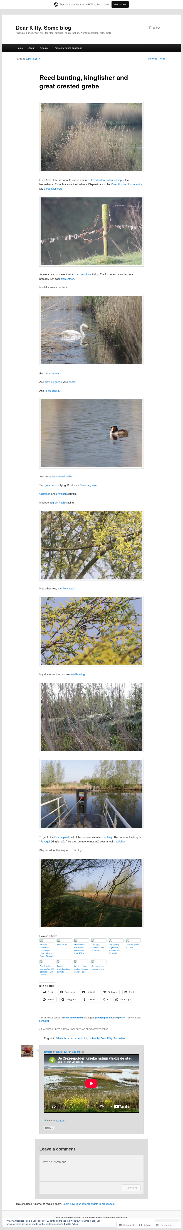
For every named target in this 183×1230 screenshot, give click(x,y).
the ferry (107, 837)
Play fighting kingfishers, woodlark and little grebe (114, 948)
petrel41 (122, 1017)
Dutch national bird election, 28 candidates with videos (47, 970)
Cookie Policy (71, 1224)
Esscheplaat (61, 837)
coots (72, 382)
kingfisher (119, 841)
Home (20, 47)
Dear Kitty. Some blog (43, 27)
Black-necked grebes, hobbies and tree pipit (81, 968)
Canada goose (88, 485)
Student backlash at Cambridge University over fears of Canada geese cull (47, 950)
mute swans (52, 373)
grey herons (52, 485)
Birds (66, 1017)
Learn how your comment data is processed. (89, 1204)
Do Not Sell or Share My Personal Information (104, 1217)
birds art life (62, 944)
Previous (151, 58)
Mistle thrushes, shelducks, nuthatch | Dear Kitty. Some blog (91, 1038)
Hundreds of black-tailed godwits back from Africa (80, 948)
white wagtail (67, 588)
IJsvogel (45, 841)
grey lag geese (53, 382)
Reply (49, 1127)
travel (112, 1017)
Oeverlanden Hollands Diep (106, 180)
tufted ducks (52, 390)
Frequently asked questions (67, 47)
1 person (60, 1120)
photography (101, 1017)
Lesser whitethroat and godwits (63, 968)
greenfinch (58, 502)
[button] (91, 137)
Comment (131, 1187)
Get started (120, 4)
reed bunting (77, 674)
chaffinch (61, 493)
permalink (44, 1020)
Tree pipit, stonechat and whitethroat (98, 947)
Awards (44, 47)
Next (163, 58)
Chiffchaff (44, 493)
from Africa (67, 279)
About (31, 47)
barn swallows (83, 274)
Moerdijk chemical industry (126, 184)
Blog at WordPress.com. (68, 1217)
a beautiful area (53, 188)
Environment (76, 1017)
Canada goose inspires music (98, 967)
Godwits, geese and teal (132, 946)
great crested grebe (61, 476)
